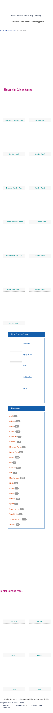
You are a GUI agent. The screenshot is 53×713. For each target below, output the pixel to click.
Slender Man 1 (14, 154)
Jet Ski (25, 388)
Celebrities (13, 437)
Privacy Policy (37, 705)
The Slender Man (40, 222)
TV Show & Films (15, 519)
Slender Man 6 (14, 323)
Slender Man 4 (40, 256)
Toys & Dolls (13, 514)
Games (12, 457)
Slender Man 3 (40, 188)
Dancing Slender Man (14, 188)
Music (11, 483)
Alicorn (39, 621)
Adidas (39, 655)
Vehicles (12, 524)
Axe (39, 689)
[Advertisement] (26, 61)
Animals (12, 421)
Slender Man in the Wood (14, 222)
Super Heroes (14, 509)
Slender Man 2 (40, 154)
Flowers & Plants (15, 447)
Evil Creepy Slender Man (14, 120)
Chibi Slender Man (13, 289)
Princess (12, 499)
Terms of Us (7, 708)
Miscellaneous (10, 31)
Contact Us (20, 705)
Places (12, 493)
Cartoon (12, 431)
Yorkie (25, 366)
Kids (11, 473)
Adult (11, 416)
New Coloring (23, 15)
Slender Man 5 (40, 289)
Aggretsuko (26, 343)
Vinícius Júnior (27, 377)
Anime (11, 426)
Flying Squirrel (27, 354)
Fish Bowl (14, 621)
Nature (12, 488)
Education (13, 442)
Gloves (13, 655)
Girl (10, 462)
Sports (11, 504)
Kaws (14, 689)
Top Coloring (35, 15)
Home (13, 15)
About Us (6, 705)
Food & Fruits (14, 452)
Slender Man (39, 120)
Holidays (12, 468)
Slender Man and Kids (14, 256)
